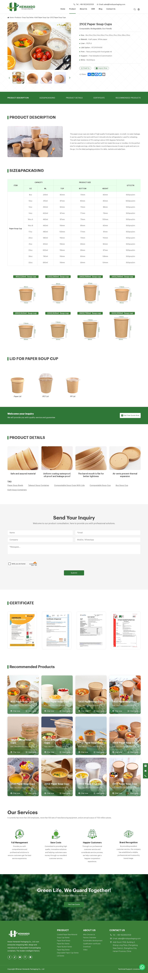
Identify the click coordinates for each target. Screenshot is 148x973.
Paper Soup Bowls (15, 485)
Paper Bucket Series (64, 947)
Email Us (86, 68)
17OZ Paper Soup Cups (90, 743)
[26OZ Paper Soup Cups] (91, 777)
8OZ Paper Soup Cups (22, 702)
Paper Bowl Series (63, 940)
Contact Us (110, 9)
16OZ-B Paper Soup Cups (54, 741)
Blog (100, 9)
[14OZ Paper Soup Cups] (125, 694)
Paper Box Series (63, 944)
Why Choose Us (89, 934)
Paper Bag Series (63, 950)
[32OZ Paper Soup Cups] (125, 777)
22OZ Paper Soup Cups (56, 784)
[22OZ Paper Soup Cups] (57, 777)
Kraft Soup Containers (17, 490)
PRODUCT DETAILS (74, 98)
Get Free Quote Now (131, 415)
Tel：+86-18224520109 (85, 4)
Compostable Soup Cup (100, 485)
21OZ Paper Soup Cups (22, 784)
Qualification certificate (91, 944)
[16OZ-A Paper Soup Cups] (23, 736)
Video (85, 950)
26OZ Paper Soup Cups (90, 784)
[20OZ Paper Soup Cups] (125, 736)
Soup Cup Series (63, 937)
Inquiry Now (102, 68)
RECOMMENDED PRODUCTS (128, 98)
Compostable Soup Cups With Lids (69, 485)
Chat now (16, 711)
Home (63, 9)
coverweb (137, 969)
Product (72, 9)
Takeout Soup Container (38, 485)
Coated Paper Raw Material (67, 934)
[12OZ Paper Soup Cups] (91, 694)
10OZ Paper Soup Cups (56, 702)
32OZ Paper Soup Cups (124, 784)
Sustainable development (92, 940)
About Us (83, 9)
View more (32, 711)
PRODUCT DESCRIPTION (18, 98)
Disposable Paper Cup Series (68, 953)
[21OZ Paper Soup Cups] (23, 777)
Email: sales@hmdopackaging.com (112, 4)
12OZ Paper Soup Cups (90, 702)
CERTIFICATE (99, 98)
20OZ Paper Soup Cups (124, 743)
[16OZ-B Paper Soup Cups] (57, 736)
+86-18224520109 (124, 935)
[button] (8, 78)
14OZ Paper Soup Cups (124, 702)
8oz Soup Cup (122, 485)
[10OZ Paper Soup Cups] (57, 694)
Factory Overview (89, 937)
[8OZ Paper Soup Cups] (23, 694)
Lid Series (60, 956)
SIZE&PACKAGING (47, 98)
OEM (93, 9)
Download (87, 947)
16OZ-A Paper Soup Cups (20, 741)
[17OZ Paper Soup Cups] (91, 736)
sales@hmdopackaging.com (129, 938)
